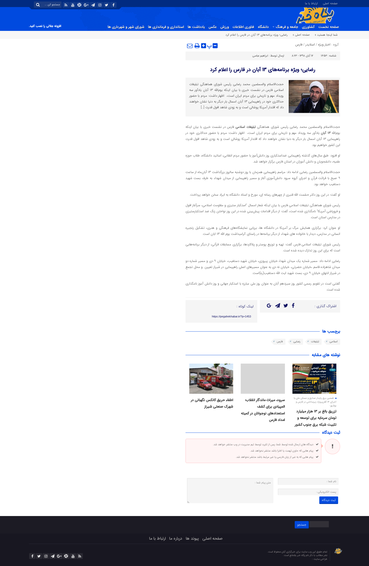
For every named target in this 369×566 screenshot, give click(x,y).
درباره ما (175, 538)
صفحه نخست (328, 27)
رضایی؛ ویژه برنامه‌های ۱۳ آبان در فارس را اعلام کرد (262, 70)
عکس (213, 27)
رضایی (296, 341)
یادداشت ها (196, 27)
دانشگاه (263, 27)
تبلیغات (315, 341)
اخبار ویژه (324, 44)
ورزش (224, 27)
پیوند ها (192, 538)
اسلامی (334, 341)
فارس (298, 44)
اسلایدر (310, 44)
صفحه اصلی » (301, 34)
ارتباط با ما (311, 3)
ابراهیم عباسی (260, 56)
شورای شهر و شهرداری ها (126, 27)
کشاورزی (308, 27)
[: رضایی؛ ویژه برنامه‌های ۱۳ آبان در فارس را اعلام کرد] (190, 45)
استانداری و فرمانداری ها (166, 27)
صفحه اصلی (330, 3)
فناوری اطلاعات (243, 27)
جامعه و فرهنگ (287, 27)
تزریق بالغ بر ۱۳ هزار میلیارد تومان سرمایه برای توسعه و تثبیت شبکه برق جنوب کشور (315, 418)
